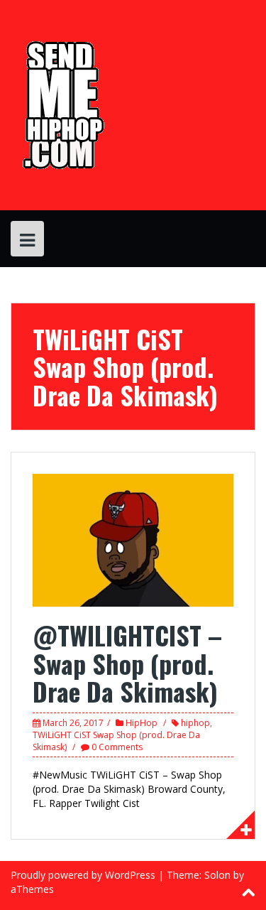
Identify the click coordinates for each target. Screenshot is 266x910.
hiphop (195, 723)
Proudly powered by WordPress (83, 875)
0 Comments (117, 747)
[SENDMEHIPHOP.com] (61, 104)
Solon (217, 875)
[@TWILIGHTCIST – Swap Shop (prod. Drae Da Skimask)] (133, 539)
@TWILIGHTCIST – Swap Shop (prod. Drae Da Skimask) (127, 663)
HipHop (141, 723)
